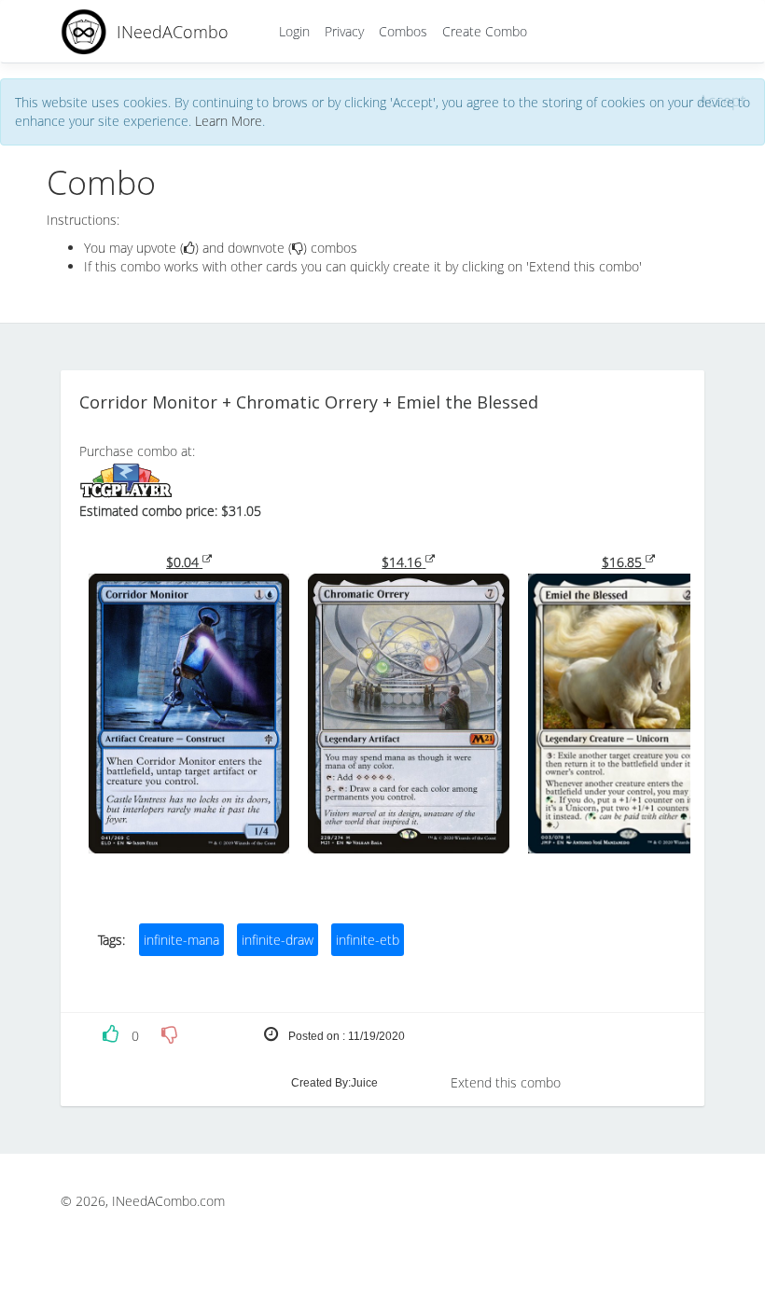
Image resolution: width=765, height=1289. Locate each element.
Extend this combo (506, 1082)
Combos (403, 31)
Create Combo (484, 31)
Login (294, 31)
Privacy (344, 31)
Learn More (228, 121)
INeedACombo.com (168, 1201)
